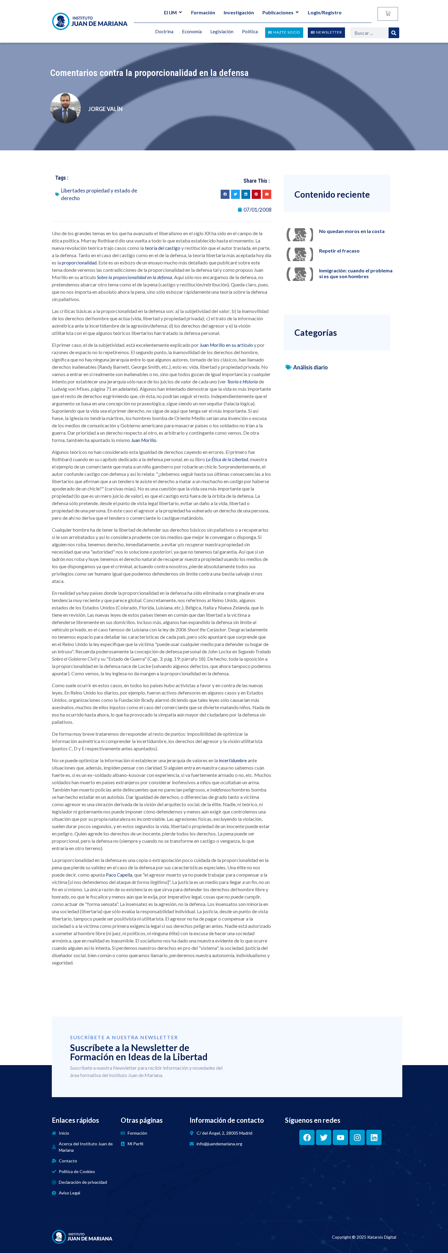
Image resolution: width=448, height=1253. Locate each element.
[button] (225, 194)
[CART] (388, 14)
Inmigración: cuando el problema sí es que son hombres (356, 273)
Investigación (239, 12)
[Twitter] (323, 1137)
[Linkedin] (374, 1137)
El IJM (170, 12)
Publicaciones (277, 12)
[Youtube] (340, 1137)
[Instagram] (357, 1137)
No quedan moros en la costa (352, 231)
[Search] (394, 32)
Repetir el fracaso (339, 250)
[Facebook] (307, 1137)
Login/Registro (325, 12)
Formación (203, 12)
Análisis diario (310, 367)
